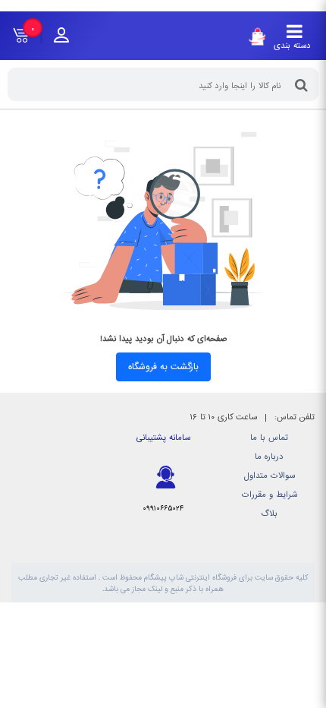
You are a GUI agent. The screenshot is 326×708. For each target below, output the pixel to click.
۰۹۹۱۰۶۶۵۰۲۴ (163, 508)
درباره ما (269, 457)
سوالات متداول (269, 476)
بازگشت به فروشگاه (163, 367)
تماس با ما (269, 438)
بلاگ (269, 514)
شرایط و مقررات (269, 495)
